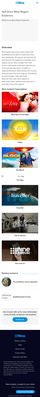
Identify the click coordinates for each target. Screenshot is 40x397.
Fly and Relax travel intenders (25, 282)
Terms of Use (20, 349)
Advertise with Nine (20, 357)
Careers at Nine (20, 341)
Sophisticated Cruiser (22, 297)
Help (20, 345)
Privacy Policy (20, 353)
